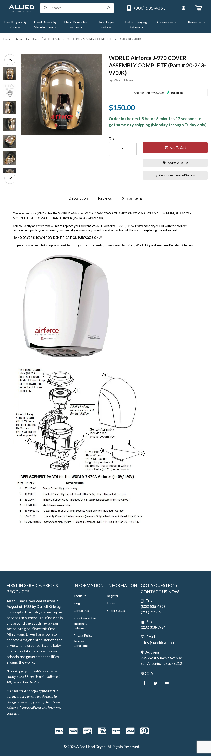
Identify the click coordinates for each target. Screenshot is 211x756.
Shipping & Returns (80, 626)
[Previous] (9, 59)
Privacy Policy (83, 635)
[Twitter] (155, 683)
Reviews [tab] (105, 198)
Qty (111, 138)
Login (111, 603)
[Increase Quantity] (131, 149)
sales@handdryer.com (158, 642)
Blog (77, 603)
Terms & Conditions (81, 643)
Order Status (116, 610)
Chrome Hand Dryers (27, 39)
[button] (9, 73)
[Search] (109, 8)
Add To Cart (178, 147)
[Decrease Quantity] (113, 149)
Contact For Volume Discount (177, 175)
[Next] (9, 178)
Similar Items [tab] (132, 198)
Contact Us (81, 610)
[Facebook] (144, 683)
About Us (80, 596)
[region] (9, 119)
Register (112, 596)
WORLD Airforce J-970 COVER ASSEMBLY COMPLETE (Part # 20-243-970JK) (92, 39)
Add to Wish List (178, 162)
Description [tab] (78, 198)
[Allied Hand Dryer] (21, 7)
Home (7, 39)
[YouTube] (166, 683)
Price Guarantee (85, 618)
